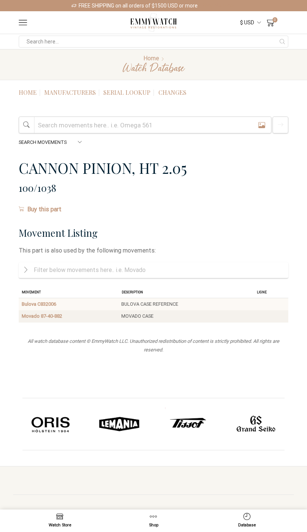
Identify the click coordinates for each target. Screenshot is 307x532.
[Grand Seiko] (191, 424)
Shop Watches (218, 6)
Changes (172, 92)
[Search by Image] (262, 125)
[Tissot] (123, 424)
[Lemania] (54, 424)
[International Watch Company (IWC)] (259, 424)
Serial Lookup (127, 92)
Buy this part (44, 209)
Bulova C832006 (39, 304)
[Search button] (282, 41)
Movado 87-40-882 (42, 316)
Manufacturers (70, 92)
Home (151, 58)
